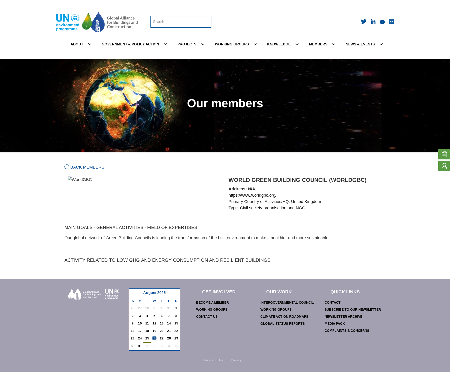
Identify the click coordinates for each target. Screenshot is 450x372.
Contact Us (207, 316)
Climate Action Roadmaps (284, 316)
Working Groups (211, 309)
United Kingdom (306, 201)
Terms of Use (213, 360)
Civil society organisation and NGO (272, 208)
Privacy (236, 360)
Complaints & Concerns (347, 330)
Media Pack (335, 323)
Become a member (212, 302)
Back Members (87, 167)
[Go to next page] (175, 294)
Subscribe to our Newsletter (353, 309)
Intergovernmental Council (287, 302)
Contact (333, 302)
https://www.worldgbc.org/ (253, 195)
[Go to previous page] (135, 294)
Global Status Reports (282, 323)
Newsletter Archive (343, 316)
